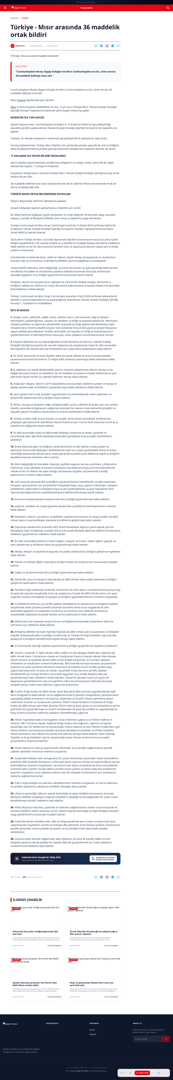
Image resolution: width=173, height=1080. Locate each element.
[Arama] (168, 8)
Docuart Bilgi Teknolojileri (80, 1071)
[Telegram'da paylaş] (112, 46)
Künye (92, 1030)
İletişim (93, 1034)
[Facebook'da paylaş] (101, 46)
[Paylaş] (158, 1073)
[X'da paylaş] (107, 46)
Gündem (25, 18)
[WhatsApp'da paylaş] (96, 46)
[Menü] (5, 8)
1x (152, 1073)
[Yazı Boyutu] (130, 1073)
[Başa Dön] (165, 1073)
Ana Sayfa (88, 8)
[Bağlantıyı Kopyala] (118, 46)
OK (166, 1039)
